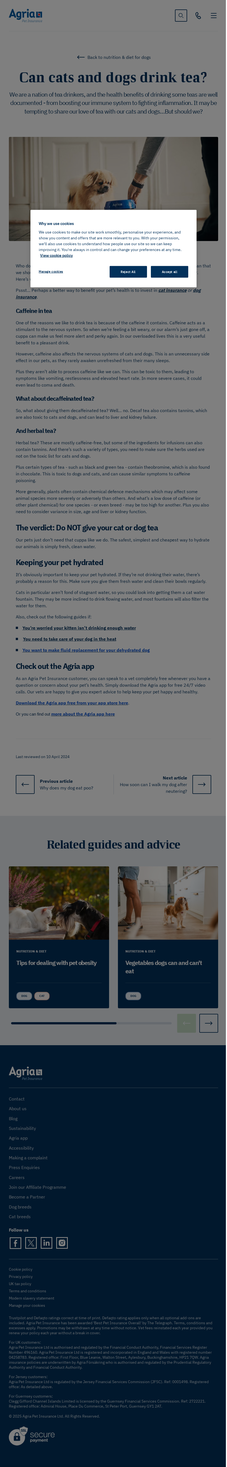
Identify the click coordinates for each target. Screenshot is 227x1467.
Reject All (128, 272)
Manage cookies (51, 271)
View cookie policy (56, 255)
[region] (113, 248)
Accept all (169, 272)
